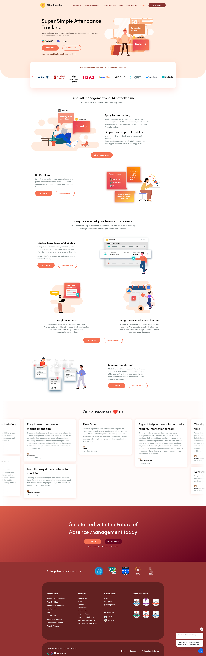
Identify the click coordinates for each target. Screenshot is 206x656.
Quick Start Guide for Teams (87, 623)
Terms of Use (82, 604)
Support (133, 651)
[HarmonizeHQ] (56, 653)
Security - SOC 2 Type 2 (86, 617)
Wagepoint (108, 601)
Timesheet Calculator (55, 622)
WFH (48, 612)
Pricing (142, 5)
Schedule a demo (71, 48)
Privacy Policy (82, 598)
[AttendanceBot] (51, 5)
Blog (121, 5)
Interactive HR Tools (54, 619)
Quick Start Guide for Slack (87, 620)
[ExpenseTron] (109, 620)
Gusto (106, 598)
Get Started (50, 48)
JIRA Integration (109, 604)
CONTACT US (157, 5)
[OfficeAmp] (109, 617)
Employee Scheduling (55, 605)
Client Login (130, 5)
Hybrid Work (51, 609)
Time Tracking (52, 602)
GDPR (80, 601)
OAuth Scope (82, 608)
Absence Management (56, 598)
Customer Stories (110, 5)
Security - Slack (83, 611)
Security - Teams (83, 614)
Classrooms (51, 615)
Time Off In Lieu (53, 626)
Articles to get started (150, 651)
